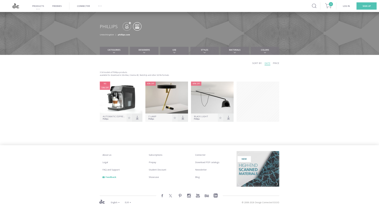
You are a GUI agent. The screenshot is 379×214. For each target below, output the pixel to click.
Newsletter (201, 169)
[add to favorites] (129, 118)
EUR (127, 202)
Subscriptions (155, 154)
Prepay (152, 162)
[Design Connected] (16, 6)
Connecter (200, 154)
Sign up (367, 6)
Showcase (154, 177)
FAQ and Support (111, 169)
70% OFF (105, 87)
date (267, 63)
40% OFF (150, 83)
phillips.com (124, 34)
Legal (105, 162)
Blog (197, 177)
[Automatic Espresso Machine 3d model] (121, 98)
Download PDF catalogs (207, 162)
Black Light (201, 116)
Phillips (106, 119)
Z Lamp (152, 116)
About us (106, 154)
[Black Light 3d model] (212, 98)
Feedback (111, 177)
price (276, 63)
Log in (346, 6)
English (114, 202)
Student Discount (157, 169)
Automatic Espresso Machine (114, 116)
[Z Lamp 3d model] (166, 98)
